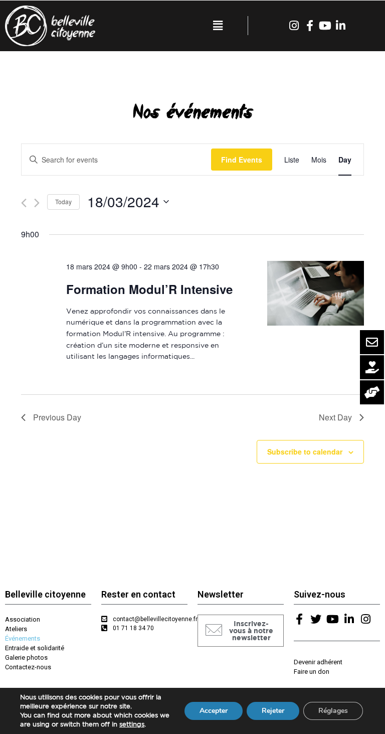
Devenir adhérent (318, 662)
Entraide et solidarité (34, 648)
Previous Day (57, 417)
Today (63, 201)
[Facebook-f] (309, 25)
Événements (22, 638)
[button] (241, 631)
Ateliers (16, 629)
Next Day (335, 417)
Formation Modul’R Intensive (149, 289)
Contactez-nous (28, 667)
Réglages (333, 710)
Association (22, 619)
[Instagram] (294, 25)
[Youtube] (325, 25)
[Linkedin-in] (340, 25)
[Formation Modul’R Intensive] (315, 293)
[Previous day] (24, 203)
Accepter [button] (214, 710)
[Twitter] (315, 619)
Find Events (241, 160)
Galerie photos (26, 657)
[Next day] (37, 203)
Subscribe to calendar (304, 452)
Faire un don (311, 671)
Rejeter (273, 710)
